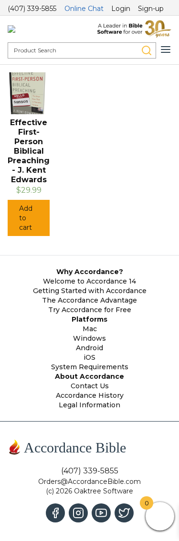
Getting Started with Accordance (90, 290)
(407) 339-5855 (32, 8)
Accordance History (90, 395)
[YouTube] (101, 512)
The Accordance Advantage (89, 300)
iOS (89, 357)
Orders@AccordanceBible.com (89, 481)
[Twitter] (124, 512)
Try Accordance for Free (89, 309)
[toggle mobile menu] (165, 49)
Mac (90, 329)
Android (89, 348)
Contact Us (90, 386)
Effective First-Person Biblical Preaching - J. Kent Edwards (29, 151)
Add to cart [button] (25, 218)
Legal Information (89, 405)
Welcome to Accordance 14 (89, 281)
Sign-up (151, 8)
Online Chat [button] (84, 8)
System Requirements (89, 367)
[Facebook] (55, 512)
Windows (89, 338)
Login (120, 8)
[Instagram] (78, 512)
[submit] (146, 50)
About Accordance (89, 376)
